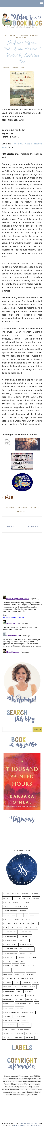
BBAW (20, 915)
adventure (25, 902)
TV (4, 1038)
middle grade (8, 991)
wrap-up (29, 1038)
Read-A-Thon (34, 1004)
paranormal (8, 999)
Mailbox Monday (20, 987)
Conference (31, 957)
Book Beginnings (10, 923)
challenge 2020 (9, 940)
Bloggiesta (8, 919)
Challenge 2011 (16, 928)
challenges (24, 940)
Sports (25, 1021)
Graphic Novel (9, 978)
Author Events (21, 906)
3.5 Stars (34, 894)
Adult (16, 36)
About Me (7, 902)
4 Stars (8, 36)
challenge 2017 (24, 932)
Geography (19, 974)
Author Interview (10, 911)
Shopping (7, 1016)
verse (10, 1038)
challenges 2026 (27, 953)
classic (20, 957)
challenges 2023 (10, 949)
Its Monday (25, 983)
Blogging (19, 919)
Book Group (25, 923)
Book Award (31, 919)
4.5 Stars (26, 898)
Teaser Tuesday (23, 1029)
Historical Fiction (25, 978)
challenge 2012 (31, 928)
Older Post (34, 527)
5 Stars (36, 898)
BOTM (5, 928)
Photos (29, 999)
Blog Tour (34, 915)
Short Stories (19, 1016)
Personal (20, 999)
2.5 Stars (15, 894)
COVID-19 (6, 961)
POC (26, 37)
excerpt (31, 966)
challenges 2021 (10, 945)
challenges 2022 (26, 945)
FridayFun (28, 970)
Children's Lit (9, 957)
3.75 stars (7, 898)
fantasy (6, 970)
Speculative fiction (11, 1021)
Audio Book (8, 906)
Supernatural (9, 1029)
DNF (22, 961)
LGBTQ (35, 983)
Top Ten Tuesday (32, 1033)
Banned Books (9, 915)
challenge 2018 (9, 936)
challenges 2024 (27, 949)
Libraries (7, 987)
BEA (25, 915)
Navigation (7, 995)
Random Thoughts (19, 1004)
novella (30, 995)
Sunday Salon (24, 1025)
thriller (19, 1033)
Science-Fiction (28, 1012)
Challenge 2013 (9, 932)
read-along (8, 1008)
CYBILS (15, 961)
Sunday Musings (9, 1025)
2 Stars (6, 894)
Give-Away (31, 974)
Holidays (7, 983)
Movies (20, 991)
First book (17, 970)
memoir (32, 987)
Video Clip (19, 1038)
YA (36, 1038)
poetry (6, 1004)
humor (16, 983)
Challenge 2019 (27, 36)
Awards (23, 911)
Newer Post (10, 527)
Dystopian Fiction (10, 966)
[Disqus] (22, 563)
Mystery (28, 991)
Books (35, 923)
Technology (8, 1033)
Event (23, 966)
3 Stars (25, 894)
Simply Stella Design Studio (27, 1126)
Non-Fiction (20, 995)
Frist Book (7, 974)
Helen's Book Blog (28, 1124)
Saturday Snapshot (11, 1012)
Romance (19, 1008)
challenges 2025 (10, 953)
